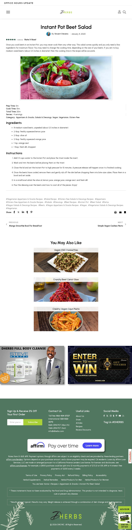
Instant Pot (84, 202)
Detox (106, 202)
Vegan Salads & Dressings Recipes (22, 205)
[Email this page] (120, 212)
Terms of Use (31, 475)
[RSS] (123, 416)
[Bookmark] (125, 212)
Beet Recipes (71, 202)
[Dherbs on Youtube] (120, 416)
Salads (49, 202)
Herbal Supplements (32, 480)
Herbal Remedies (51, 480)
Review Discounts (83, 430)
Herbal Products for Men (71, 480)
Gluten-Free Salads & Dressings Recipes (76, 199)
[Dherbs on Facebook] (104, 416)
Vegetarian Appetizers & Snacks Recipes (25, 199)
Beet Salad (96, 202)
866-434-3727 (63, 416)
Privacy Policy (46, 475)
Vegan (55, 117)
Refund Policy (73, 475)
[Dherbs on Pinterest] (116, 416)
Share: (9, 212)
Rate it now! (30, 39)
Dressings (59, 202)
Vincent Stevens (61, 34)
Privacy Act (60, 475)
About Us (80, 416)
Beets (42, 205)
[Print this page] (115, 212)
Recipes (79, 426)
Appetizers (101, 199)
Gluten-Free (74, 117)
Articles (79, 423)
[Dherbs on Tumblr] (113, 416)
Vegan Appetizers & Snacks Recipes (63, 205)
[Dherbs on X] (107, 416)
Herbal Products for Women (97, 480)
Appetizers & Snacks (25, 117)
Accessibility (101, 475)
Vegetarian (63, 117)
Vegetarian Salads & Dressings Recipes (106, 205)
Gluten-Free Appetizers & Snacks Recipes (25, 202)
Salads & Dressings (43, 117)
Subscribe (33, 422)
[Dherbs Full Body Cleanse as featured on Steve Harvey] (32, 365)
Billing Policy (87, 475)
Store (78, 419)
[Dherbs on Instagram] (111, 416)
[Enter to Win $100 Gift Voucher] (100, 365)
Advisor (124, 509)
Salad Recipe (51, 199)
